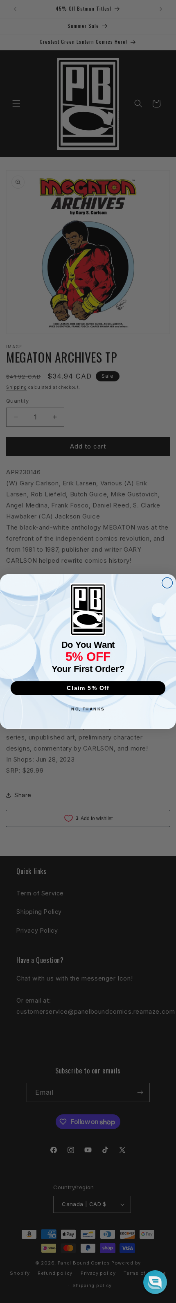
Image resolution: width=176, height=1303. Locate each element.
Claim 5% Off (88, 688)
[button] (155, 1282)
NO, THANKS (88, 709)
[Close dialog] (167, 582)
